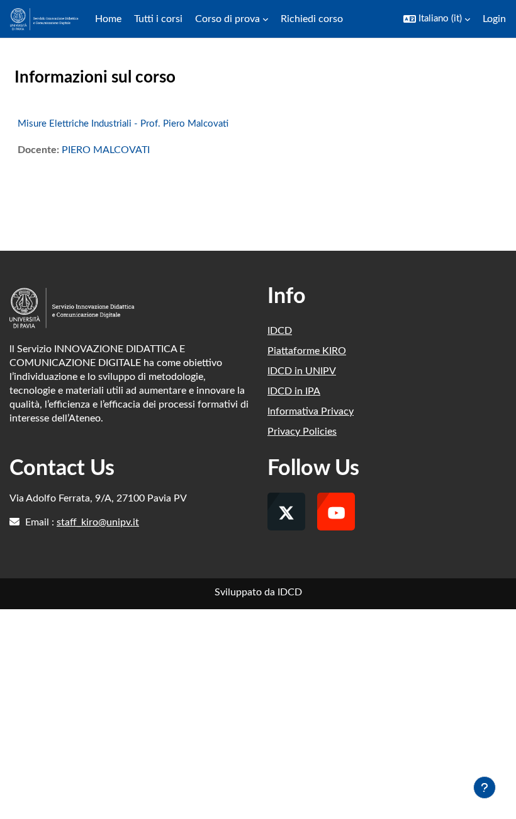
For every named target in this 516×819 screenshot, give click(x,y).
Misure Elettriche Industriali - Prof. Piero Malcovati (123, 124)
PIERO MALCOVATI (106, 150)
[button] (437, 19)
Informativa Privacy (310, 411)
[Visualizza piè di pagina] (484, 787)
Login (494, 19)
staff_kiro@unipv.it (98, 522)
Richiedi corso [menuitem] (312, 19)
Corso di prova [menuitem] (227, 19)
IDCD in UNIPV (301, 371)
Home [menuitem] (108, 19)
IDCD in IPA (293, 391)
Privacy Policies (302, 432)
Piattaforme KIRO (306, 351)
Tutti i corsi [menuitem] (158, 19)
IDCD (279, 331)
